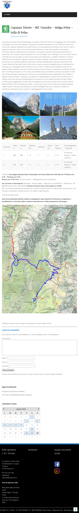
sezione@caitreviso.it (9, 478)
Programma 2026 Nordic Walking (13, 391)
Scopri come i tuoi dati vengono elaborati (47, 374)
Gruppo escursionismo (28, 323)
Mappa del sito (58, 510)
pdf (16, 195)
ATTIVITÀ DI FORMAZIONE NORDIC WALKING (17, 395)
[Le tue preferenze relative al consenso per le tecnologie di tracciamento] (75, 509)
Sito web (5, 366)
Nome (4, 358)
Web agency (68, 510)
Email (4, 362)
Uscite (49, 323)
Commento (6, 339)
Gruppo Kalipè (41, 323)
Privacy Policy (46, 510)
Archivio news (14, 323)
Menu (8, 14)
